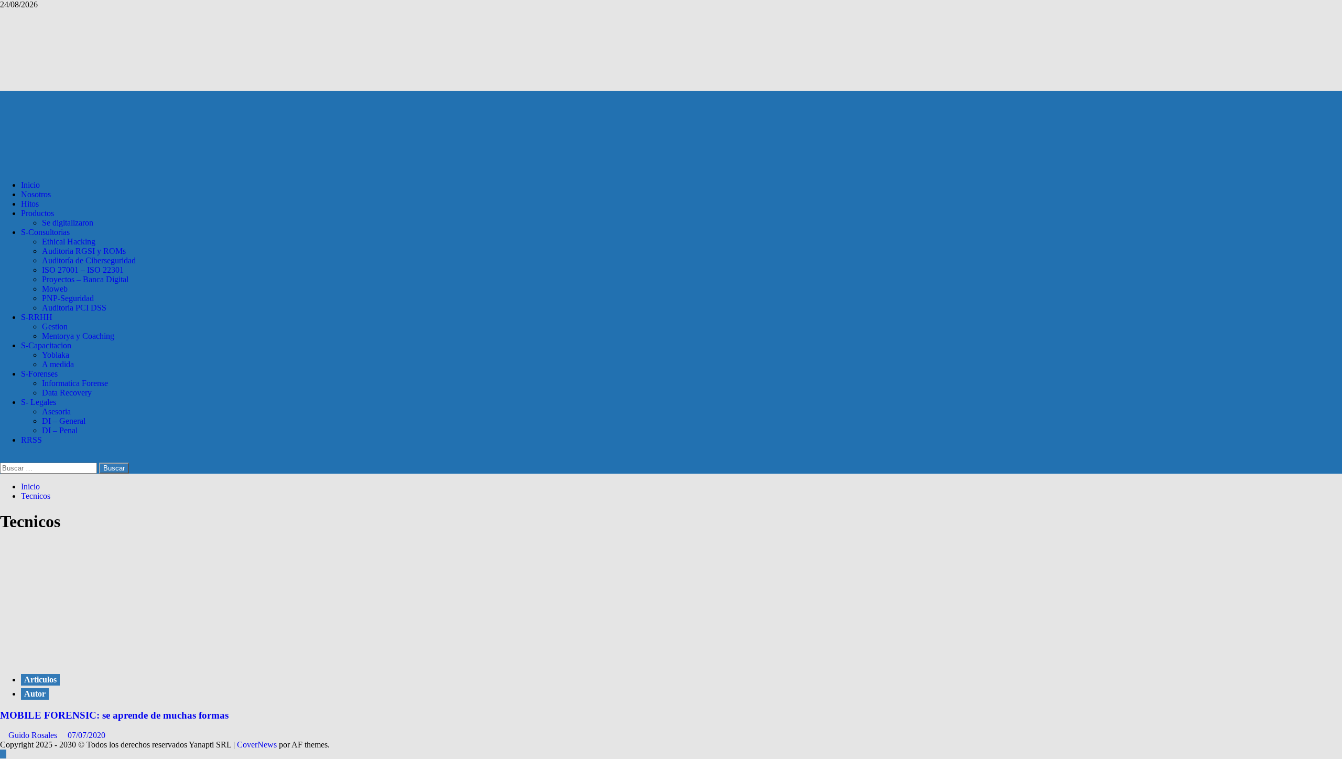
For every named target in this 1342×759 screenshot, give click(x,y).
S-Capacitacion (46, 345)
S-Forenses (39, 373)
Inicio (30, 184)
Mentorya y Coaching (78, 336)
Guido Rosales (33, 735)
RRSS (31, 439)
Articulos (40, 679)
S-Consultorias (45, 232)
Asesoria (56, 411)
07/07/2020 (86, 735)
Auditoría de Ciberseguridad (89, 260)
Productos (37, 213)
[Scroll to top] (3, 754)
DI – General (63, 420)
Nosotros (36, 194)
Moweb (55, 288)
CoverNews (257, 744)
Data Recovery (67, 392)
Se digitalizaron (67, 222)
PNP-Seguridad (68, 298)
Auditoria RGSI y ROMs (84, 251)
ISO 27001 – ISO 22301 (83, 269)
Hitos (30, 203)
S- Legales (38, 402)
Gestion (55, 326)
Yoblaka (55, 354)
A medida (58, 364)
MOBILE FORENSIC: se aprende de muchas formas (114, 715)
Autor (35, 693)
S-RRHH (36, 317)
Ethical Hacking (68, 241)
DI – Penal (60, 430)
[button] (3, 457)
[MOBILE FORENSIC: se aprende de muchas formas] (78, 658)
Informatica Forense (75, 383)
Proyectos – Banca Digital (85, 279)
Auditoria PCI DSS (74, 307)
